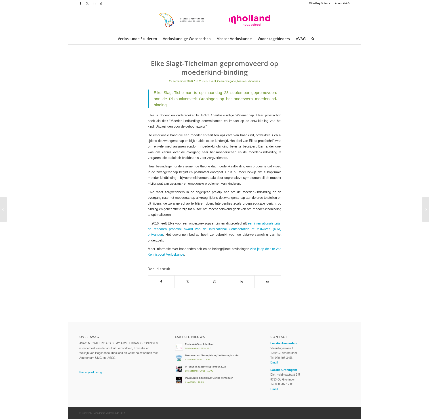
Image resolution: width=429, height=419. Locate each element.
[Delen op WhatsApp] (214, 282)
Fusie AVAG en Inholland (199, 344)
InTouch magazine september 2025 (205, 366)
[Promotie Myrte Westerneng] (425, 209)
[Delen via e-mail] (268, 282)
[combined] (214, 20)
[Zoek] (311, 38)
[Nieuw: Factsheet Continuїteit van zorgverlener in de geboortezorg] (3, 209)
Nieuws (241, 81)
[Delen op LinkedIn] (241, 282)
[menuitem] (320, 3)
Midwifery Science (319, 3)
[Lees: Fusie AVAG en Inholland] (179, 347)
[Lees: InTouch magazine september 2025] (179, 369)
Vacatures (254, 81)
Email (274, 362)
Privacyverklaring (90, 372)
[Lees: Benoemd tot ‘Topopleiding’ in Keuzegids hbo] (179, 358)
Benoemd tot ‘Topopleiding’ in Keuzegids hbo (212, 355)
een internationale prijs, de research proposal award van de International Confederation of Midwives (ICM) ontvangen (214, 229)
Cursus (203, 81)
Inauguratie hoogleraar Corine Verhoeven (209, 377)
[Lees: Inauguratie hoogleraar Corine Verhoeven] (179, 380)
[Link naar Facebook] (80, 3)
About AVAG (342, 3)
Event (212, 81)
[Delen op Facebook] (161, 282)
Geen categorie (226, 81)
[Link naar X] (87, 3)
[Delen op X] (188, 282)
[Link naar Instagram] (100, 3)
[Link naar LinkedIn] (94, 3)
